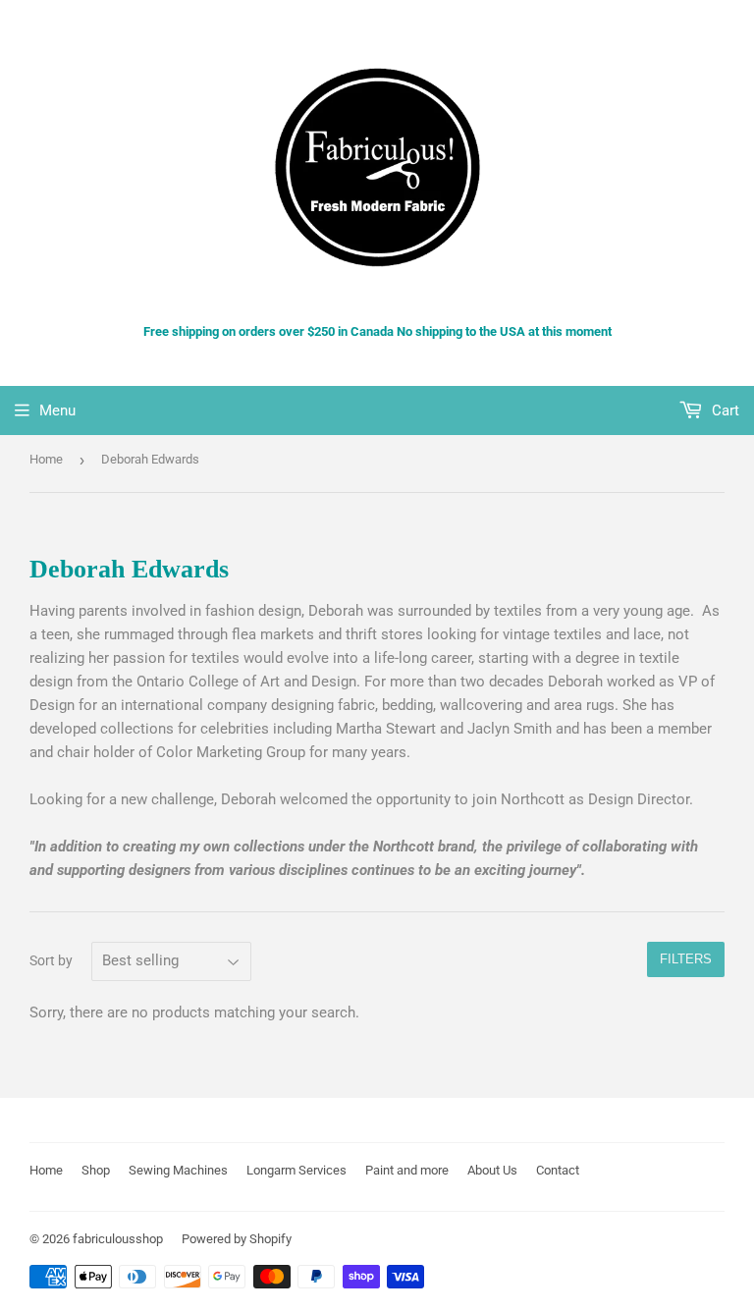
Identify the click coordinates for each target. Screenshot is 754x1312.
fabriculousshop (118, 1238)
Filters (686, 959)
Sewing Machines (178, 1170)
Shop (95, 1170)
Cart (723, 410)
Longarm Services (296, 1170)
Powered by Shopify (237, 1238)
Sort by (51, 960)
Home (46, 459)
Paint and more (407, 1170)
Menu (57, 410)
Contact (557, 1170)
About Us (492, 1170)
